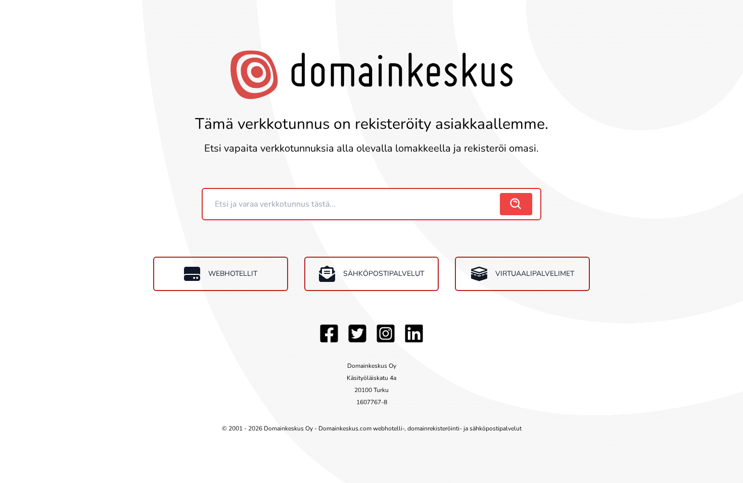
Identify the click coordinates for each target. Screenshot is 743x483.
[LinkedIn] (414, 333)
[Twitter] (357, 333)
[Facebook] (329, 333)
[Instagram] (386, 333)
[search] (516, 204)
